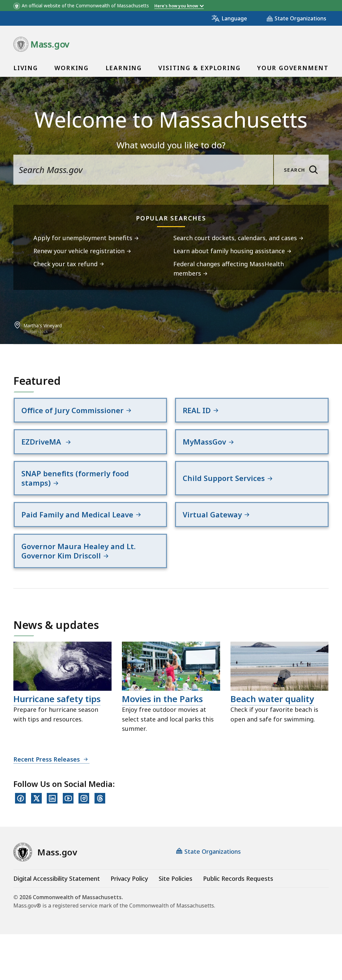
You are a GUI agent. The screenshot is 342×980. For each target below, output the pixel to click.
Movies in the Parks (162, 699)
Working (71, 68)
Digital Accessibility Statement (56, 878)
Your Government (293, 68)
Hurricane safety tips (57, 699)
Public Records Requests (238, 878)
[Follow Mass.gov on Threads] (100, 798)
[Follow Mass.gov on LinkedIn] (52, 798)
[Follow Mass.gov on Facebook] (20, 798)
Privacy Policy (129, 878)
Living (25, 68)
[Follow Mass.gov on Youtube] (68, 798)
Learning (124, 68)
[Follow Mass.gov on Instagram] (83, 798)
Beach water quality (272, 699)
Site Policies (175, 878)
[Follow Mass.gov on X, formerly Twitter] (36, 798)
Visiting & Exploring (199, 68)
